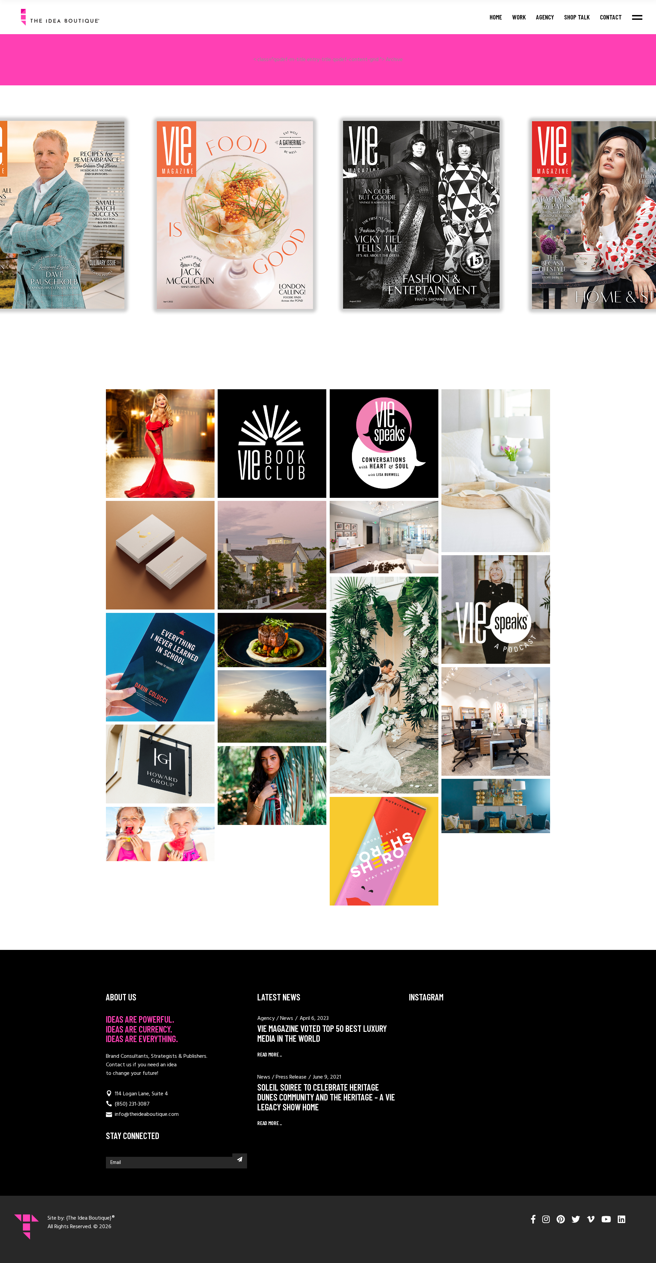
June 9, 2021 (327, 1077)
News (286, 1018)
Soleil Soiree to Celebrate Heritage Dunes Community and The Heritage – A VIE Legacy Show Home (326, 1097)
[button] (221, 327)
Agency (266, 1018)
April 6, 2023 (314, 1018)
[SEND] (239, 1159)
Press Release (291, 1077)
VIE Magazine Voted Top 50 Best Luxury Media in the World (322, 1033)
